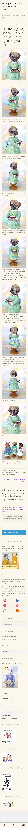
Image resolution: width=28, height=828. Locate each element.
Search (14, 825)
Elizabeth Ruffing (21, 24)
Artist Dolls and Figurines (10, 636)
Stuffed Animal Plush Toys (10, 639)
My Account (4, 825)
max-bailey (16, 472)
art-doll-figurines (8, 472)
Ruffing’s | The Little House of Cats (9, 6)
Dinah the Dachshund (7, 464)
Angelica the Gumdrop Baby (20, 480)
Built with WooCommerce (17, 819)
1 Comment (5, 26)
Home (5, 15)
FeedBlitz (14, 718)
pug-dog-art (12, 474)
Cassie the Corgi (16, 462)
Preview (4, 718)
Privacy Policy (5, 819)
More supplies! (7, 479)
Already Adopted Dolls (12, 15)
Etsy (18, 593)
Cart (22, 824)
